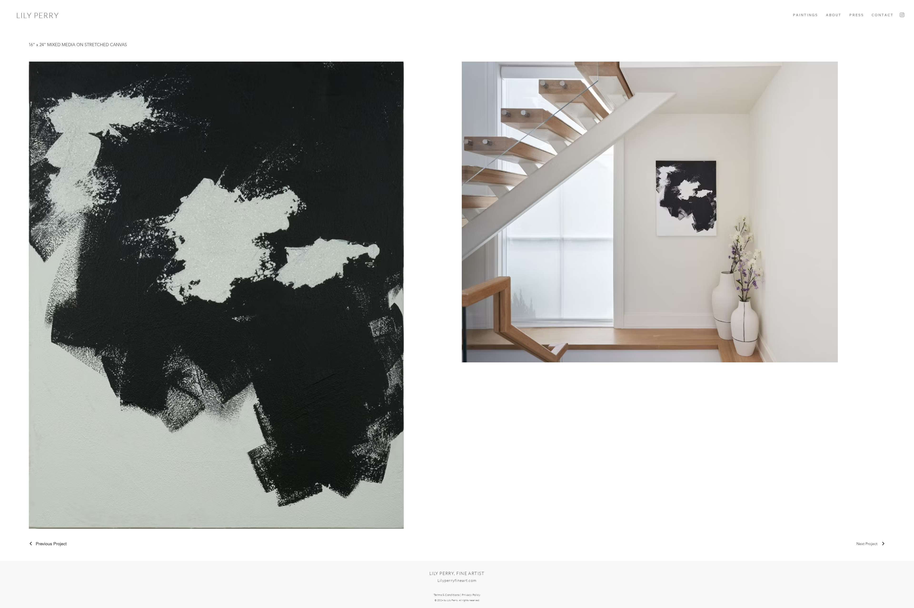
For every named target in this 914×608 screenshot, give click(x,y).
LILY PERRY (37, 15)
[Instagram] (902, 15)
